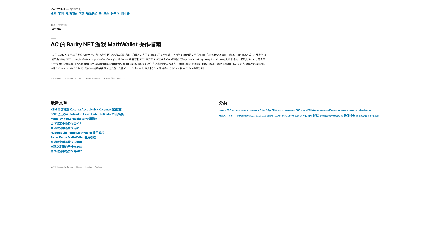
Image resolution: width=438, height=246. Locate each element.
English (104, 13)
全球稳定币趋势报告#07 (66, 151)
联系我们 (91, 13)
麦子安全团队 (374, 116)
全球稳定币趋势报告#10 (66, 128)
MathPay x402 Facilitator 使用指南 (74, 118)
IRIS (327, 110)
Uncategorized (94, 78)
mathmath (57, 78)
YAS (292, 116)
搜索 (53, 13)
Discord (79, 167)
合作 (301, 116)
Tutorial (286, 116)
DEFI (279, 110)
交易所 (297, 116)
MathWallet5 (225, 116)
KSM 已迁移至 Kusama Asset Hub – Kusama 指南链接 (86, 109)
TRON (280, 116)
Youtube (98, 167)
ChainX (245, 110)
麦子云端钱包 (364, 116)
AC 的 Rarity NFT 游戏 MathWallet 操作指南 (106, 44)
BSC (229, 110)
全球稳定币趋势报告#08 (66, 146)
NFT (125, 78)
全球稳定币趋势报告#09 (66, 142)
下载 (81, 13)
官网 (61, 13)
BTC (240, 110)
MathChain (348, 110)
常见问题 (71, 13)
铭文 (357, 116)
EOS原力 (304, 110)
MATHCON (356, 110)
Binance (222, 110)
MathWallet (58, 9)
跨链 (342, 116)
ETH (309, 110)
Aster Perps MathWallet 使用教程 (73, 137)
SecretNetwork (261, 116)
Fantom (119, 78)
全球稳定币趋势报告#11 (66, 123)
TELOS (276, 116)
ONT (237, 116)
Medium (88, 167)
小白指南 (307, 115)
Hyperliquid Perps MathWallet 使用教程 (77, 132)
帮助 (316, 115)
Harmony (323, 110)
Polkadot (244, 115)
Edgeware (286, 110)
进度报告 (349, 115)
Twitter (70, 167)
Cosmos (251, 110)
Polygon (252, 116)
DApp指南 (110, 78)
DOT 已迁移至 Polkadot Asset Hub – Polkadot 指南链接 (87, 114)
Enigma (292, 110)
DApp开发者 (259, 110)
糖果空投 (336, 116)
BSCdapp (235, 110)
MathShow (365, 110)
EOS (298, 110)
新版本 (330, 116)
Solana (270, 116)
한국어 (115, 13)
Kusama (333, 110)
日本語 (125, 13)
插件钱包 (323, 116)
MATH (340, 110)
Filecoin (315, 110)
